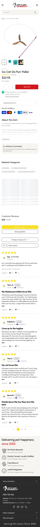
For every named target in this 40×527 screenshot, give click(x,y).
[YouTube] (22, 507)
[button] (37, 5)
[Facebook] (14, 507)
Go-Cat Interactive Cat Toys (26, 171)
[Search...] (35, 12)
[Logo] (20, 5)
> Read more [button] (5, 139)
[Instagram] (18, 507)
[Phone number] (26, 507)
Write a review (20, 227)
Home (3, 18)
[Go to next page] (26, 429)
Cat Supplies (5, 168)
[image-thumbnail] (4, 62)
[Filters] (4, 245)
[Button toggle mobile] (3, 5)
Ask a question (20, 232)
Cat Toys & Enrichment (8, 171)
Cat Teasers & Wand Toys (19, 168)
